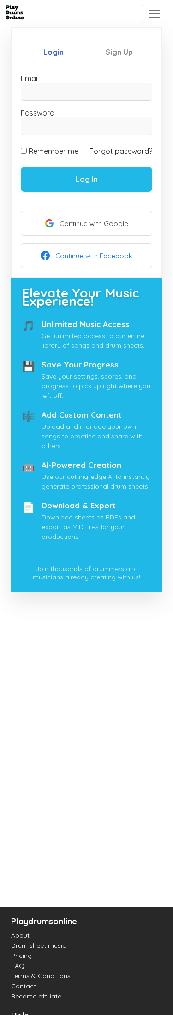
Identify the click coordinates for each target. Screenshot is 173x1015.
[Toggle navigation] (154, 14)
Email (30, 78)
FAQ (17, 966)
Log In (87, 179)
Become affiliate (36, 996)
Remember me (53, 151)
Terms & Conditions (41, 976)
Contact (23, 986)
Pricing (21, 955)
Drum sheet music (38, 945)
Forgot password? (120, 151)
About (20, 935)
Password (37, 112)
